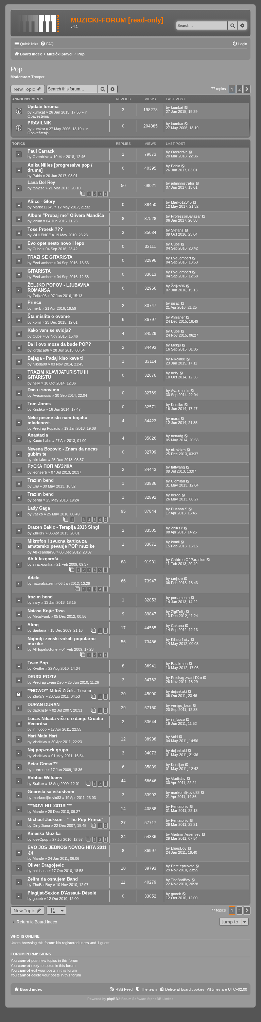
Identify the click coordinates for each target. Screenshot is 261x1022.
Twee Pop (38, 662)
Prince (34, 302)
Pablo (37, 176)
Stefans (177, 230)
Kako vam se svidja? (49, 330)
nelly (36, 383)
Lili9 (36, 486)
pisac (175, 303)
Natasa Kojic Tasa (46, 610)
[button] (247, 89)
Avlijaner (178, 317)
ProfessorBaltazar (186, 216)
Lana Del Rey (41, 182)
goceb (38, 899)
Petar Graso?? (43, 763)
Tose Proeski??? (45, 229)
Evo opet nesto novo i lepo (56, 243)
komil (37, 322)
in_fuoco (40, 729)
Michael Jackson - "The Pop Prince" (65, 819)
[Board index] (41, 22)
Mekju (176, 345)
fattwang (178, 467)
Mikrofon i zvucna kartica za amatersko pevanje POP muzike (61, 544)
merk (37, 308)
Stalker (38, 784)
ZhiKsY (39, 533)
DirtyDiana (41, 825)
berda (37, 500)
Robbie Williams (45, 777)
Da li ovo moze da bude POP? (59, 344)
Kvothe (38, 668)
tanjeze (39, 188)
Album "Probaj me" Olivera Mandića (66, 215)
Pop (16, 69)
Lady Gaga (39, 508)
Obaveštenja (38, 116)
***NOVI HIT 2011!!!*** (50, 805)
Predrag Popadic (46, 428)
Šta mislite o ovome (49, 316)
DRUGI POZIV (42, 676)
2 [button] (239, 89)
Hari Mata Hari (42, 735)
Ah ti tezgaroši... (45, 558)
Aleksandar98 (44, 552)
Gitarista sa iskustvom (51, 791)
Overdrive (41, 157)
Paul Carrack (41, 151)
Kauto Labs (42, 441)
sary (36, 602)
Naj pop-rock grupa (48, 749)
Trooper (38, 77)
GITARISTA (39, 271)
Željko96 (40, 296)
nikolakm (40, 460)
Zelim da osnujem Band (53, 879)
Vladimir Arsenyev (186, 834)
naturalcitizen (43, 583)
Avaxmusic (42, 395)
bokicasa (40, 871)
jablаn (37, 221)
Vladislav (40, 742)
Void (174, 737)
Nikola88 (40, 364)
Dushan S (179, 509)
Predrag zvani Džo (48, 682)
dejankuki (179, 691)
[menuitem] (47, 44)
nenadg (177, 436)
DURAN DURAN (43, 704)
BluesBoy (179, 848)
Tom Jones (39, 403)
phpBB (112, 999)
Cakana (177, 626)
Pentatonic (179, 806)
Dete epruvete (182, 866)
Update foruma (43, 106)
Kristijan (177, 765)
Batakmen (179, 664)
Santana (39, 630)
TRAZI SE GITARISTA (50, 257)
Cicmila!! (178, 481)
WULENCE (42, 235)
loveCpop (40, 839)
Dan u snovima (43, 389)
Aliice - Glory (41, 201)
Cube (37, 249)
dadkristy (40, 710)
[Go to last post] (186, 107)
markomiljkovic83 (47, 798)
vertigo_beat (181, 705)
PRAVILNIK (39, 122)
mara (175, 418)
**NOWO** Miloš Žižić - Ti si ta (59, 690)
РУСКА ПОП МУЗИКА (50, 466)
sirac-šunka (42, 564)
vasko (38, 514)
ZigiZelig (178, 612)
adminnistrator (182, 183)
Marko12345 (43, 207)
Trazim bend (41, 480)
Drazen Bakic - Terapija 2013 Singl (63, 527)
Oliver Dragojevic (46, 865)
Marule (38, 812)
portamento (180, 598)
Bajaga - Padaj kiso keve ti (55, 358)
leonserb (40, 472)
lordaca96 (41, 350)
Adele (33, 577)
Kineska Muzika (44, 833)
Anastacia (38, 435)
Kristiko (39, 409)
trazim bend (40, 596)
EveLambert (43, 263)
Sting (33, 624)
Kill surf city (180, 639)
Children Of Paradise (188, 560)
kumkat (39, 112)
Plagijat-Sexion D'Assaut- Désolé (62, 893)
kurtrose (40, 770)
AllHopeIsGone (45, 649)
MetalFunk (41, 616)
